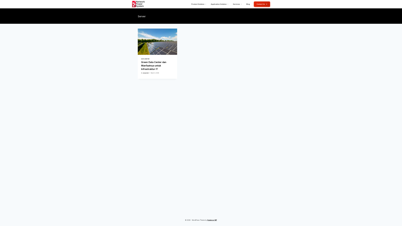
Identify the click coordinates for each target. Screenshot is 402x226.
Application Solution (219, 4)
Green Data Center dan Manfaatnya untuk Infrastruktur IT (153, 65)
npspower (146, 73)
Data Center (145, 59)
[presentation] (157, 42)
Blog (248, 4)
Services (236, 4)
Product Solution (197, 4)
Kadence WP (212, 220)
